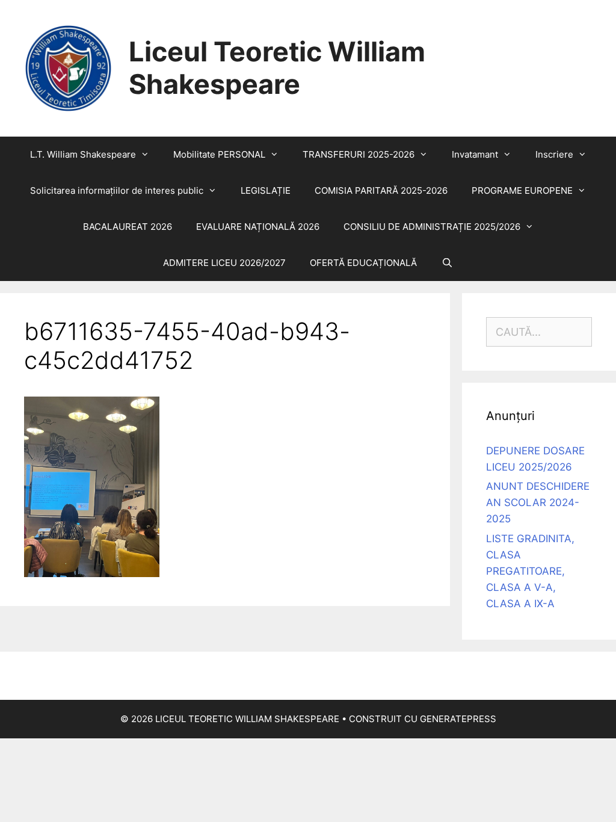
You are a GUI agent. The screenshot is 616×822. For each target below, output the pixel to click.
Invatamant (475, 154)
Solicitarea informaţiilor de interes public (116, 190)
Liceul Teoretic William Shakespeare (277, 67)
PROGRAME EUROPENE (522, 190)
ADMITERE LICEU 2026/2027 (224, 262)
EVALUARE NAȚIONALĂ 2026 (257, 226)
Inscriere (554, 154)
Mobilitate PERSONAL (219, 154)
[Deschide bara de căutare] (446, 263)
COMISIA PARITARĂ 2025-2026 (381, 190)
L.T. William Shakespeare (83, 154)
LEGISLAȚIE (266, 190)
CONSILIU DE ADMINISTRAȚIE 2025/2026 (431, 226)
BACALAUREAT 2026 (127, 226)
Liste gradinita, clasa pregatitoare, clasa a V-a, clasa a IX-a (530, 571)
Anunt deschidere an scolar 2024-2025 (538, 502)
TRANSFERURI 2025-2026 (358, 154)
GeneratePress (458, 719)
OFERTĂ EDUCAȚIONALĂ (363, 262)
